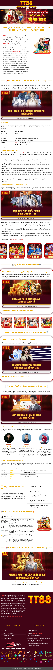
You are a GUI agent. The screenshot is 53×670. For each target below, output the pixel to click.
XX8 (19, 239)
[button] (2, 3)
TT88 (4, 36)
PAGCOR (17, 142)
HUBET (16, 616)
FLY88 (2, 618)
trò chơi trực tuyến (21, 152)
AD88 (22, 239)
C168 (6, 618)
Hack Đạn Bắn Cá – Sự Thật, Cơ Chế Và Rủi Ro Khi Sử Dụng (35, 582)
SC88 (20, 616)
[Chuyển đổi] (28, 486)
